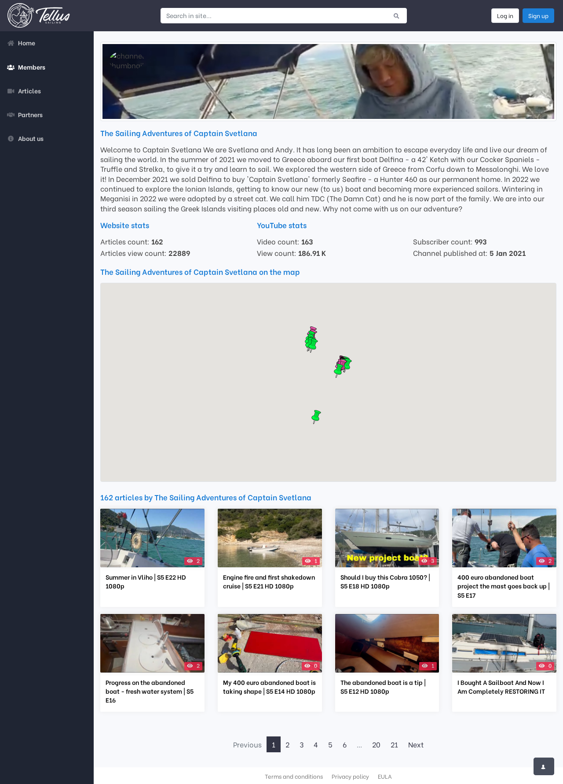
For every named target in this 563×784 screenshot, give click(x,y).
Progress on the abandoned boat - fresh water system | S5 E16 (150, 691)
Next (416, 744)
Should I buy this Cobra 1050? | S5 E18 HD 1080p (385, 581)
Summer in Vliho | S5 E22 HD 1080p (146, 581)
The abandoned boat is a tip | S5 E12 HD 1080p (383, 686)
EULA (385, 776)
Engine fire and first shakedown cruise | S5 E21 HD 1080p (269, 581)
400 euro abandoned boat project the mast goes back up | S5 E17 (503, 586)
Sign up (538, 15)
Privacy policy (350, 776)
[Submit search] (396, 15)
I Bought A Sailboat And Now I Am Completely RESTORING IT (501, 686)
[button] (313, 346)
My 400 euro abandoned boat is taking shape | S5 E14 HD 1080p (269, 686)
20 (376, 744)
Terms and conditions (294, 776)
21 (394, 744)
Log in (505, 15)
